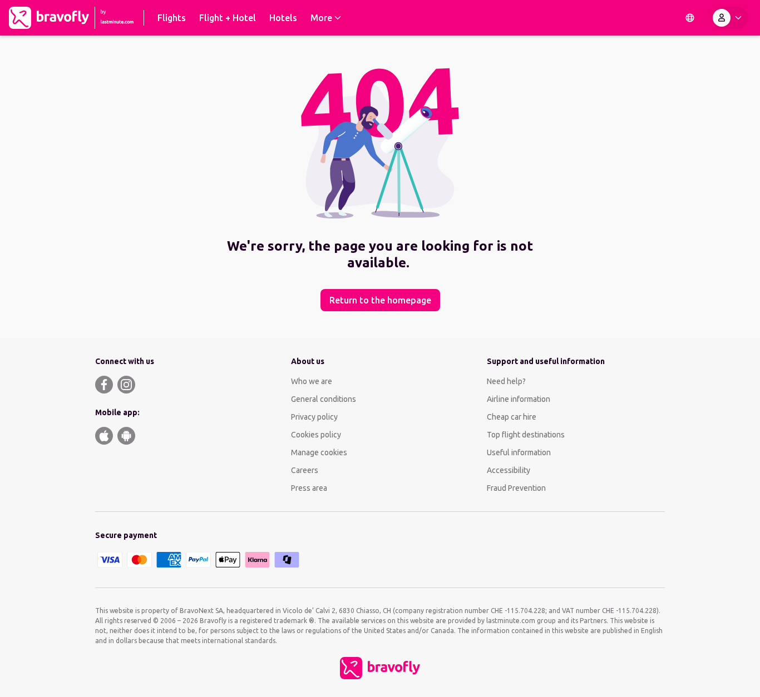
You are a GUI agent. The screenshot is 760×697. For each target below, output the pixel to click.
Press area (309, 488)
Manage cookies (319, 452)
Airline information (518, 399)
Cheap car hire (511, 416)
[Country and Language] (690, 18)
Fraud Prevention (516, 488)
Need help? (506, 381)
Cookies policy (316, 434)
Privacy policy (314, 416)
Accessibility (508, 470)
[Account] (729, 18)
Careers (304, 470)
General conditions (323, 399)
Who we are (311, 381)
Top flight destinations (526, 434)
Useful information (519, 452)
